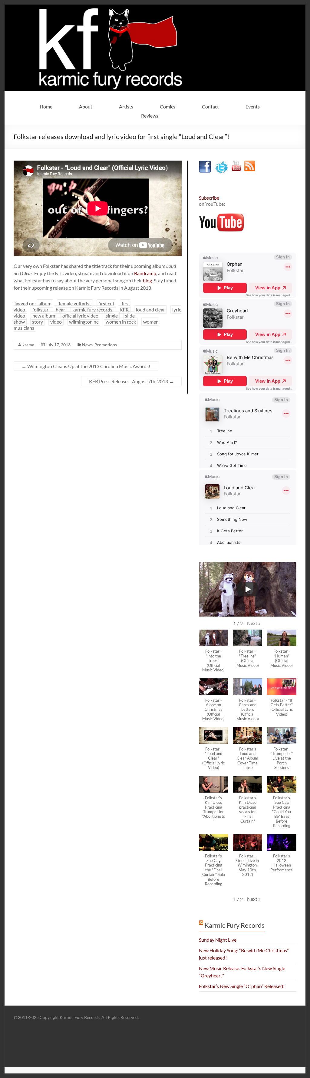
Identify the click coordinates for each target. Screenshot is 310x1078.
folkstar (40, 309)
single (112, 315)
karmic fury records (92, 309)
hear (60, 309)
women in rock (121, 321)
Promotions (105, 344)
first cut (106, 303)
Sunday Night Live (217, 940)
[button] (253, 623)
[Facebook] (205, 163)
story (37, 321)
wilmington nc (83, 321)
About (85, 106)
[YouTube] (236, 163)
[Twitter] (221, 163)
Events (253, 106)
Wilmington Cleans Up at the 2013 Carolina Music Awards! (85, 366)
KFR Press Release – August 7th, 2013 (131, 381)
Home (46, 106)
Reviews (149, 115)
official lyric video (80, 315)
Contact (210, 106)
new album (43, 315)
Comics (167, 106)
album (44, 303)
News (87, 344)
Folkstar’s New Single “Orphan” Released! (242, 986)
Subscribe (209, 198)
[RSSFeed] (249, 163)
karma (28, 344)
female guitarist (75, 303)
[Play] (247, 589)
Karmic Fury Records (234, 925)
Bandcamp (145, 273)
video (56, 321)
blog (147, 280)
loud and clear (150, 309)
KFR (124, 309)
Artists (126, 106)
